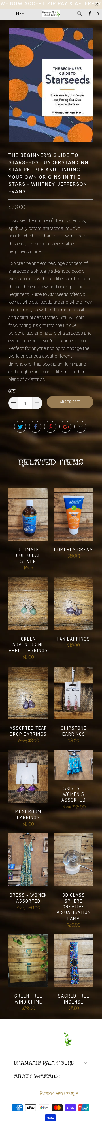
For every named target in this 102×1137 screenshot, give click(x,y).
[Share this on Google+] (65, 427)
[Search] (79, 14)
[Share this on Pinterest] (50, 427)
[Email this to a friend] (80, 427)
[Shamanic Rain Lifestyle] (51, 14)
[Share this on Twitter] (20, 427)
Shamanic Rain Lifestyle (59, 1093)
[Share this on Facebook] (35, 427)
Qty (11, 391)
